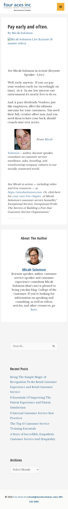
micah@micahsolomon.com (42, 496)
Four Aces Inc (20, 496)
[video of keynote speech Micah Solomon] (34, 52)
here (34, 309)
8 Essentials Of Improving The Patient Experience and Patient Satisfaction (30, 402)
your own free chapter (27, 196)
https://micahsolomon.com (25, 192)
